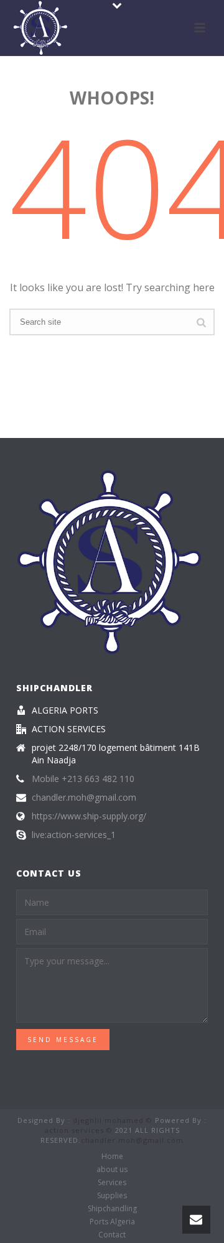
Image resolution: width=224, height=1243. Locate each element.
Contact (112, 1235)
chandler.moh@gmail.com (84, 797)
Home (112, 1157)
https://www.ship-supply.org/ (89, 816)
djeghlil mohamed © (112, 1120)
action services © (79, 1130)
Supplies (112, 1196)
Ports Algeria (112, 1222)
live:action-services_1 (74, 834)
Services (112, 1183)
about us (112, 1170)
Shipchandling (112, 1209)
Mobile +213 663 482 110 (83, 778)
